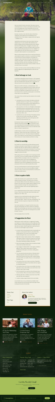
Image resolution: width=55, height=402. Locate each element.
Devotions (31, 366)
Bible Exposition (7, 365)
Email (8, 297)
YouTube (30, 398)
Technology (6, 371)
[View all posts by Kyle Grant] (3, 342)
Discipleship (31, 361)
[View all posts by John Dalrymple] (20, 342)
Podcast (38, 2)
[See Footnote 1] (34, 83)
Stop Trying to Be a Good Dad (42, 331)
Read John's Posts (32, 302)
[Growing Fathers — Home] (6, 2)
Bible (22, 365)
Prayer (30, 365)
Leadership (31, 360)
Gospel (22, 361)
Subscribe (31, 388)
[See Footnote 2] (28, 123)
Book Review (6, 366)
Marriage (6, 370)
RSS (33, 398)
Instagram (27, 398)
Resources (34, 2)
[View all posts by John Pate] (38, 343)
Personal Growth (5, 328)
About (45, 2)
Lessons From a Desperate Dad (25, 331)
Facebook (9, 296)
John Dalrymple (24, 341)
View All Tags (23, 369)
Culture (5, 368)
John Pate (25, 15)
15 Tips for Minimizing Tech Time (9, 331)
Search (52, 2)
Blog (30, 2)
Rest (8, 302)
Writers (42, 2)
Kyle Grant (6, 341)
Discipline (23, 363)
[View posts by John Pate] (24, 296)
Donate (49, 2)
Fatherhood (23, 366)
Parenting (6, 360)
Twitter (8, 294)
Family (5, 363)
